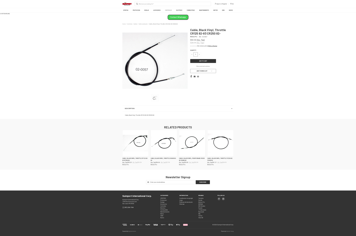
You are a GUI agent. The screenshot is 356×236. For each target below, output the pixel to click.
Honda (200, 200)
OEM (223, 10)
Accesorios (157, 10)
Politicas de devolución (186, 202)
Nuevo (231, 10)
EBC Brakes (201, 206)
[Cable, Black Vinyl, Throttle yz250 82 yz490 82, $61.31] (220, 143)
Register (224, 4)
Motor (215, 10)
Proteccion (136, 10)
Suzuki (200, 208)
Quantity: (193, 50)
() (233, 4)
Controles (168, 10)
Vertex (200, 215)
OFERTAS (125, 10)
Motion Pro (201, 202)
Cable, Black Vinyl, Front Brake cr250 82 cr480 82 (192, 159)
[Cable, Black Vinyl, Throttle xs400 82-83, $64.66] (164, 143)
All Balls (200, 204)
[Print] (198, 76)
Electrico (179, 10)
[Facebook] (191, 76)
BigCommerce (132, 231)
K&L (199, 214)
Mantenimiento (204, 10)
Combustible (191, 10)
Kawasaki (201, 212)
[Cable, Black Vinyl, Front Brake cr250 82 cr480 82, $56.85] (192, 143)
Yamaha (200, 198)
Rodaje (146, 10)
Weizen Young (230, 231)
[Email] (195, 76)
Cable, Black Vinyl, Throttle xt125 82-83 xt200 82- (135, 159)
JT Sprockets (202, 210)
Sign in (218, 4)
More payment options (203, 66)
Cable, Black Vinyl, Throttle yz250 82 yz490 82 (219, 159)
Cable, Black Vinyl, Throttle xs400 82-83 (163, 159)
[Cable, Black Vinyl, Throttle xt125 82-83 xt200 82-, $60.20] (135, 143)
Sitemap (181, 204)
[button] (178, 17)
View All (200, 217)
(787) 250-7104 (128, 207)
